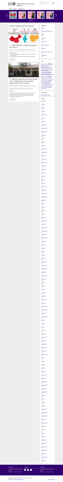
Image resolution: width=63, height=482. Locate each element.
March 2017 (43, 371)
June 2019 (43, 285)
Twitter (28, 470)
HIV (51, 76)
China (46, 65)
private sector (44, 84)
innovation (46, 79)
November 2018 (44, 309)
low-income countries (25, 49)
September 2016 (44, 392)
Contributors (20, 9)
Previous (7, 15)
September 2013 (44, 457)
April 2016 (43, 405)
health (42, 72)
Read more (12, 59)
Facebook (31, 470)
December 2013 (44, 446)
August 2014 (43, 426)
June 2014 (43, 429)
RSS (25, 470)
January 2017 (43, 378)
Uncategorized (44, 55)
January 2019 (43, 302)
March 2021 (43, 217)
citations (48, 65)
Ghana (52, 68)
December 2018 (44, 306)
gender (50, 68)
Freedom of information (18, 477)
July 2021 (43, 203)
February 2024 (44, 148)
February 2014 (44, 439)
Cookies (24, 477)
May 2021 (43, 210)
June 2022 (43, 176)
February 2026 (44, 114)
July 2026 (43, 104)
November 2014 (44, 415)
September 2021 (44, 196)
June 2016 (43, 402)
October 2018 (43, 313)
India (44, 79)
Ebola (48, 67)
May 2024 (43, 142)
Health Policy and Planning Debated (25, 4)
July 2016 (43, 398)
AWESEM (52, 479)
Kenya (52, 79)
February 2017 (44, 374)
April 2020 (43, 255)
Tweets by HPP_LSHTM (45, 94)
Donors (42, 27)
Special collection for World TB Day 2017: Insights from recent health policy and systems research (23, 81)
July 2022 (43, 172)
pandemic (43, 83)
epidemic (51, 67)
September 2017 (44, 354)
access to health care (44, 63)
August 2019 (43, 279)
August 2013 (43, 460)
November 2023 (44, 152)
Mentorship (43, 48)
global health (45, 70)
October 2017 (43, 350)
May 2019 (43, 289)
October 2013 (43, 453)
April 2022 (43, 179)
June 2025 (43, 118)
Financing (44, 68)
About (15, 9)
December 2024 (44, 128)
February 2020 (44, 261)
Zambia (46, 88)
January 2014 (43, 443)
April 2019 (43, 292)
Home (10, 9)
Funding (20, 49)
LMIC (45, 80)
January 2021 (43, 224)
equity (42, 68)
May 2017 (43, 364)
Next (56, 15)
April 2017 (43, 368)
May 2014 (43, 433)
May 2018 (43, 326)
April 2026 (43, 111)
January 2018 (43, 340)
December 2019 (44, 265)
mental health (47, 82)
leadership (42, 80)
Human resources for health (45, 77)
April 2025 (43, 121)
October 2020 (43, 234)
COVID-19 (44, 67)
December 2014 (44, 412)
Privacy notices (29, 477)
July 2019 (43, 282)
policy (46, 83)
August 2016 (43, 395)
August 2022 (43, 169)
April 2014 (43, 436)
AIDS (53, 63)
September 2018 (44, 316)
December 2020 (44, 227)
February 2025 (44, 124)
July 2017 (43, 357)
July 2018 (43, 320)
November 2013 (44, 450)
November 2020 (44, 231)
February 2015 (44, 409)
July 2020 (43, 244)
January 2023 (43, 159)
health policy (43, 38)
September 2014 (44, 422)
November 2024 (44, 131)
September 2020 (44, 237)
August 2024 (43, 135)
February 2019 (44, 299)
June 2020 (43, 248)
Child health (43, 65)
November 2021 (44, 193)
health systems (44, 41)
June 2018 (43, 323)
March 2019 (43, 296)
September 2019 (44, 275)
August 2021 (43, 200)
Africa (50, 64)
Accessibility (10, 477)
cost (50, 65)
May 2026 (43, 107)
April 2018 (43, 330)
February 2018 (44, 337)
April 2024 (43, 145)
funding (47, 68)
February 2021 (44, 220)
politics (49, 83)
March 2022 (43, 183)
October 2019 (43, 272)
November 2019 (44, 268)
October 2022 (43, 165)
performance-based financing (46, 51)
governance (50, 70)
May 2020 (43, 251)
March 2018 (43, 333)
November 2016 (44, 385)
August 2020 (43, 241)
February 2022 (44, 186)
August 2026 (43, 100)
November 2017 (44, 347)
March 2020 (43, 258)
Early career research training (46, 31)
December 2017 (44, 344)
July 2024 (43, 138)
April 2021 (43, 213)
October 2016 (43, 388)
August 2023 (43, 155)
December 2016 (44, 381)
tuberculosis (43, 87)
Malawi (47, 80)
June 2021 (43, 207)
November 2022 (44, 162)
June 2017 (43, 361)
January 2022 (43, 189)
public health (48, 84)
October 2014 (43, 419)
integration (50, 79)
